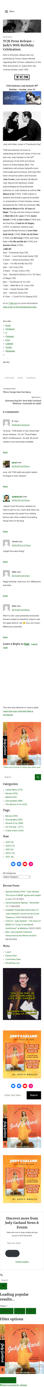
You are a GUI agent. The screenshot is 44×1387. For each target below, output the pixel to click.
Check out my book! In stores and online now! (22, 767)
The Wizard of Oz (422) (16, 804)
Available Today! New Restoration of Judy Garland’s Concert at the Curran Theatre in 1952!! (22, 914)
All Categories (9, 873)
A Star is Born (9, 378)
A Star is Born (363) (15, 830)
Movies (20, 378)
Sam (26, 643)
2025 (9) (10, 842)
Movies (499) (12, 816)
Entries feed (11, 955)
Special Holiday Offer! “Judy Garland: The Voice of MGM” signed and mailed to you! (23, 895)
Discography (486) (14, 801)
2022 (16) (10, 853)
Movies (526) (12, 793)
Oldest (31, 1311)
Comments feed (13, 959)
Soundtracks (30, 378)
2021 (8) (10, 857)
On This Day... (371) (14, 827)
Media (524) (11, 797)
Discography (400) (14, 819)
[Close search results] (3, 1286)
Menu (11, 11)
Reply (5, 452)
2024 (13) (10, 845)
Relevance (6, 1311)
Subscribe (12, 1253)
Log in (8, 952)
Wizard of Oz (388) (14, 823)
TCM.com (13, 303)
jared (14, 462)
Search (34, 1095)
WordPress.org (12, 963)
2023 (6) (10, 849)
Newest (19, 1311)
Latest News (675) (14, 789)
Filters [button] (6, 1306)
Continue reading (22, 1262)
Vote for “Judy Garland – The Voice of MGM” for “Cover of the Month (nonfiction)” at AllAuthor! (23, 925)
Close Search (8, 1380)
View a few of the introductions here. (20, 307)
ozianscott (17, 496)
